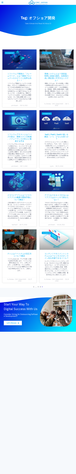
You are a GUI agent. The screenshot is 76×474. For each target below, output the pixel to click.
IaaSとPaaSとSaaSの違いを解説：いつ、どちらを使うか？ (56, 136)
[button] (13, 323)
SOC (7, 409)
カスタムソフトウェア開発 (15, 361)
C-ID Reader (10, 401)
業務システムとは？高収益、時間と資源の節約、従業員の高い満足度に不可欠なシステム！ (56, 77)
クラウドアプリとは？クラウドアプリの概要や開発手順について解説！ (19, 197)
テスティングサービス (13, 371)
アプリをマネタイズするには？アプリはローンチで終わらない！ (56, 197)
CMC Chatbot (11, 398)
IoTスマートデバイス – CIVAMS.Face (18, 391)
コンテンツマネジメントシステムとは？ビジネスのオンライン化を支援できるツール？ (56, 255)
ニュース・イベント (12, 459)
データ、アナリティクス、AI (49, 370)
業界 (40, 425)
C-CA (8, 405)
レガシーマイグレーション (15, 368)
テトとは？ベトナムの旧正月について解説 (19, 254)
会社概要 (9, 421)
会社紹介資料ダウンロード (15, 425)
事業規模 (42, 429)
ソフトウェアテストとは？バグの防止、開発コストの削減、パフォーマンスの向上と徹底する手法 (19, 137)
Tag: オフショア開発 (38, 17)
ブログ (8, 451)
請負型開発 (43, 391)
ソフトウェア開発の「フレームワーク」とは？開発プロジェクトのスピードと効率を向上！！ (19, 77)
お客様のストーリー (46, 421)
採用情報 (42, 451)
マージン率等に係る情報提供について (18, 435)
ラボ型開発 (43, 394)
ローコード (43, 380)
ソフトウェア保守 (12, 364)
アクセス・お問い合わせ (14, 439)
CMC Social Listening (13, 394)
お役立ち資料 (10, 455)
